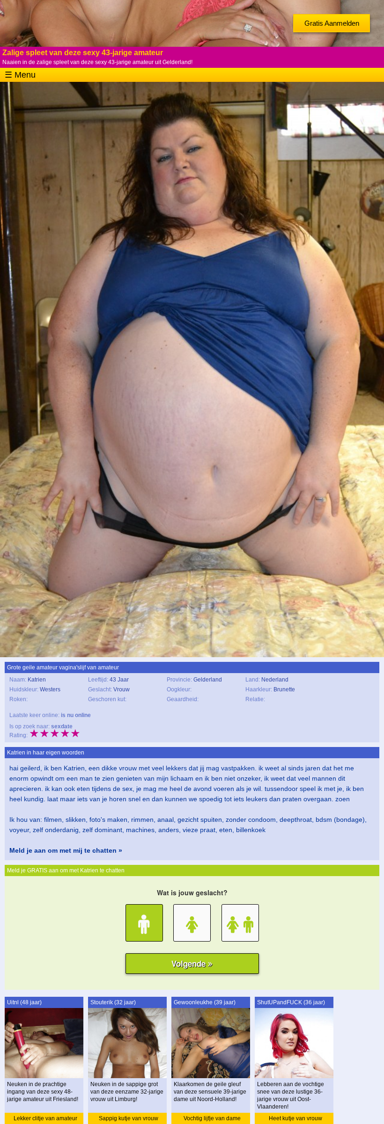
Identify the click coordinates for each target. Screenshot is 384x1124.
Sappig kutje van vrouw (128, 1118)
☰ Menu (20, 75)
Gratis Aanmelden (331, 23)
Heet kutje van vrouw (295, 1118)
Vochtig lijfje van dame (212, 1118)
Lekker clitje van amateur (45, 1118)
